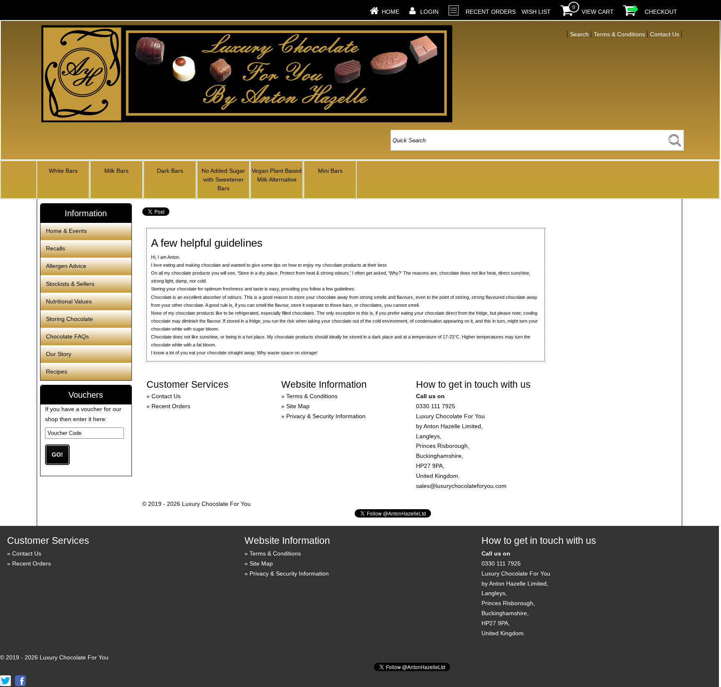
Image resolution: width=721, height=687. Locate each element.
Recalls (55, 248)
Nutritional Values (69, 301)
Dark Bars (170, 170)
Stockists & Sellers (70, 283)
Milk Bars (116, 170)
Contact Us (166, 396)
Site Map (298, 406)
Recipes (56, 371)
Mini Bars (330, 170)
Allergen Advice (66, 266)
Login (429, 11)
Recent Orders (491, 11)
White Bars (63, 170)
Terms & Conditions (312, 396)
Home (390, 11)
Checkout (661, 11)
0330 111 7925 (435, 406)
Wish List (536, 11)
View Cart (598, 11)
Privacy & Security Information (326, 416)
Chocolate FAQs (67, 336)
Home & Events (66, 230)
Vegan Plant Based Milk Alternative (277, 175)
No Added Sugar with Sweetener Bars (223, 179)
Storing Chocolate (69, 319)
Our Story (58, 354)
